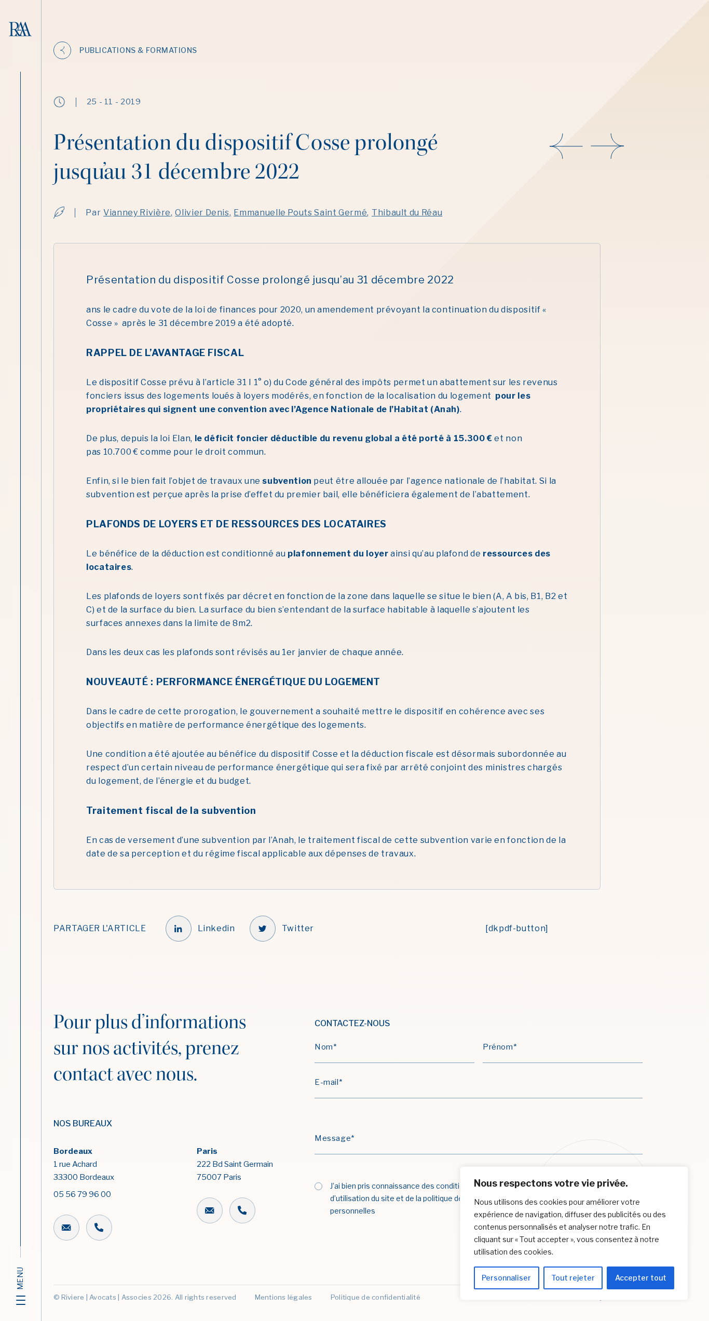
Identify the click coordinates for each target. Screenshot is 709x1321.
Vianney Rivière (137, 212)
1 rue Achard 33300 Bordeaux (83, 1173)
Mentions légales (283, 1297)
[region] (574, 1233)
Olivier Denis (202, 212)
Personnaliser (506, 1277)
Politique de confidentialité (375, 1297)
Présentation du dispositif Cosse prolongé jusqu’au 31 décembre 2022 (270, 280)
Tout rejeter (573, 1277)
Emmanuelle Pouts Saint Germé (300, 212)
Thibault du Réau (407, 212)
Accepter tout (640, 1277)
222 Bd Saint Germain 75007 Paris (235, 1164)
